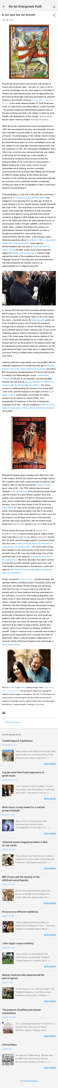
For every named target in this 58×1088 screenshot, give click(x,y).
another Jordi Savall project (24, 253)
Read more (50, 764)
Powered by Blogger (29, 1081)
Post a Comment (12, 722)
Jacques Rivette (44, 485)
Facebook (12, 687)
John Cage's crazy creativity (18, 943)
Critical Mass (9, 1044)
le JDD (45, 687)
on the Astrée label (18, 491)
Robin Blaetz (7, 508)
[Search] (54, 7)
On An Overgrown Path (25, 6)
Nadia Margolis (38, 320)
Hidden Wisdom (27, 579)
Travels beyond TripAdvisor (17, 740)
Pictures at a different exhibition (20, 911)
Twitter (22, 687)
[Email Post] (3, 714)
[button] (54, 15)
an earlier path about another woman (29, 197)
